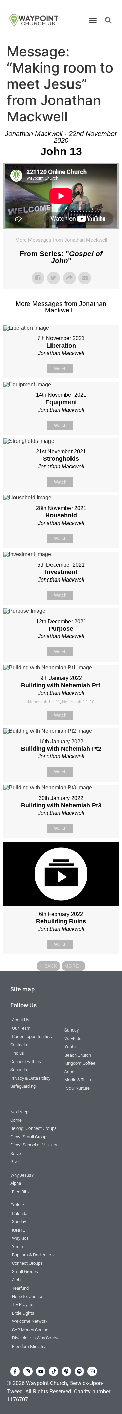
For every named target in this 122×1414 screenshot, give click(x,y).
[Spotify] (79, 1371)
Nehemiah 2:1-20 (78, 702)
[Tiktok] (53, 1371)
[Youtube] (40, 1371)
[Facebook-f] (15, 1371)
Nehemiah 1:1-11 (44, 702)
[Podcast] (66, 1371)
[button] (92, 20)
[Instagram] (28, 1371)
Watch (60, 368)
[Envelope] (92, 1371)
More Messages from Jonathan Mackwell (61, 240)
